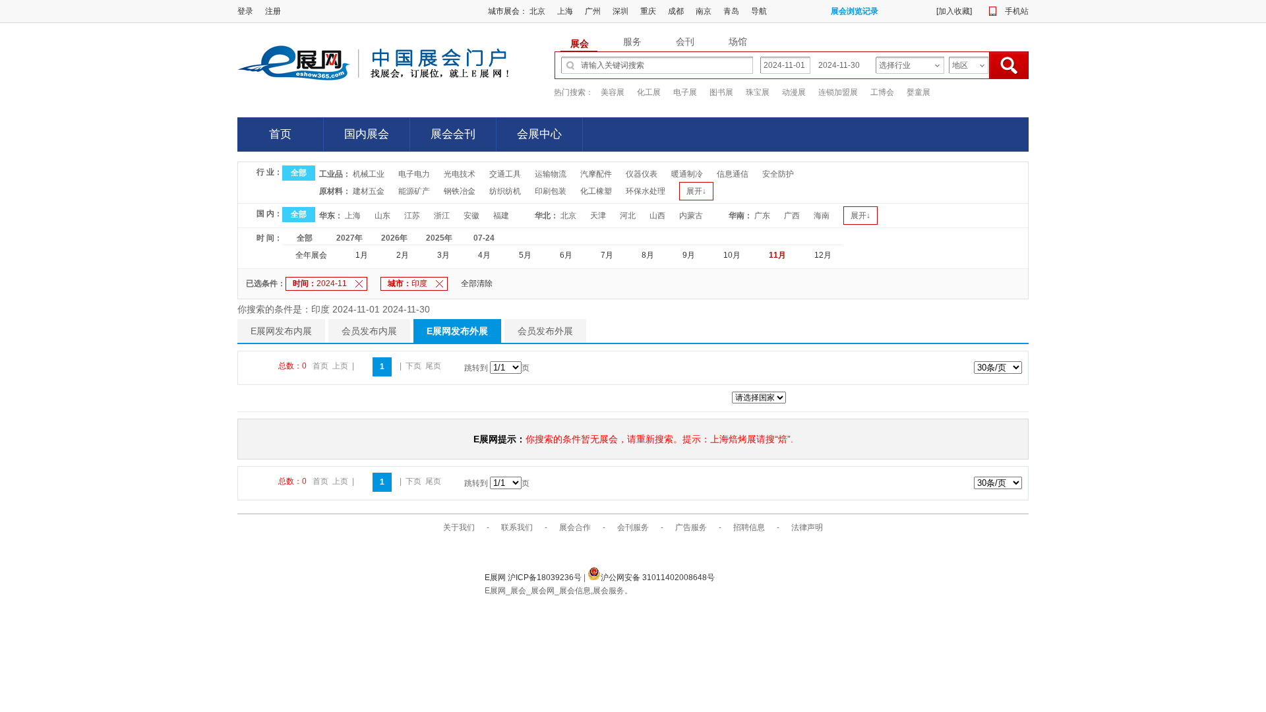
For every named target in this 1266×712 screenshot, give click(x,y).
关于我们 (459, 527)
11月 (777, 255)
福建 (501, 215)
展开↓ (696, 191)
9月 (688, 255)
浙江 (442, 215)
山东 (382, 215)
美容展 (612, 92)
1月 (361, 255)
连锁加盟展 (838, 92)
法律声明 (807, 527)
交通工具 (505, 174)
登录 (245, 11)
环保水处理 (645, 191)
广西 (792, 215)
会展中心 (539, 134)
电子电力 (414, 174)
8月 (648, 255)
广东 (762, 215)
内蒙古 (691, 215)
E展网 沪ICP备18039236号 (534, 577)
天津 (598, 215)
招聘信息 (749, 527)
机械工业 (368, 174)
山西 (657, 215)
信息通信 (732, 174)
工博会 (882, 92)
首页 (280, 134)
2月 (402, 255)
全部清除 (477, 283)
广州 (593, 11)
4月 (484, 255)
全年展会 (311, 255)
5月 (525, 255)
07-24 (484, 238)
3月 (443, 255)
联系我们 (517, 527)
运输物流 (550, 174)
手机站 (1017, 11)
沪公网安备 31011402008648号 (658, 577)
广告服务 (691, 527)
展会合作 (575, 527)
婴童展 (918, 92)
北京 (537, 11)
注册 (273, 11)
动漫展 (794, 92)
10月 (731, 255)
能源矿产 (414, 191)
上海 (565, 11)
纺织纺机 (505, 191)
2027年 (349, 238)
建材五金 (368, 191)
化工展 (649, 92)
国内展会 (366, 134)
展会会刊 (453, 134)
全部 (299, 172)
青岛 (731, 11)
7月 (607, 255)
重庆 (648, 11)
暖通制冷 (687, 174)
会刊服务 (633, 527)
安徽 (471, 215)
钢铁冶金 (459, 191)
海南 (821, 215)
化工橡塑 (596, 191)
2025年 (439, 238)
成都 (676, 11)
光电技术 (459, 174)
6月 (566, 255)
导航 (759, 11)
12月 (822, 255)
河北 (628, 215)
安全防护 (778, 174)
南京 (703, 11)
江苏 (412, 215)
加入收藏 (954, 11)
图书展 (721, 92)
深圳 (620, 11)
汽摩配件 (596, 174)
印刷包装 (550, 191)
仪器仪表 (641, 174)
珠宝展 (757, 92)
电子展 (685, 92)
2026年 (394, 238)
